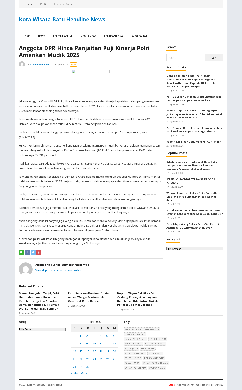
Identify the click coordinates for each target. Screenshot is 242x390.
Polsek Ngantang (154, 358)
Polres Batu (148, 348)
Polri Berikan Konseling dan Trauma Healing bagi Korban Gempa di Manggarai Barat (194, 129)
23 (87, 359)
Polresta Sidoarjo (135, 353)
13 (114, 343)
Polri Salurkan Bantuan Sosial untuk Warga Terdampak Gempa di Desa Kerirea (88, 297)
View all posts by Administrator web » (58, 270)
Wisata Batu (140, 36)
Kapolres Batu (157, 338)
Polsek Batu (155, 353)
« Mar (74, 373)
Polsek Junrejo (133, 358)
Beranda (28, 4)
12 (107, 343)
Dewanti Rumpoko (135, 334)
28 (74, 367)
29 (81, 367)
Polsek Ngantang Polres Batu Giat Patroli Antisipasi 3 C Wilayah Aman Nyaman (192, 225)
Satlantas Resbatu (135, 367)
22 (81, 359)
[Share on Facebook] (27, 252)
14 (74, 351)
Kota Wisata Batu (155, 343)
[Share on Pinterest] (38, 252)
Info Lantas (88, 36)
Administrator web (40, 64)
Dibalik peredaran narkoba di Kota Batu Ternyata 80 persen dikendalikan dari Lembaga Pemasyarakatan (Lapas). (191, 165)
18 (101, 351)
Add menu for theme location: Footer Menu (196, 384)
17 (94, 351)
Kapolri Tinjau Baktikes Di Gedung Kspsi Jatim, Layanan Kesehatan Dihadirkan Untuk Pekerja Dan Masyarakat (137, 299)
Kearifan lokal (114, 36)
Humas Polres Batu (135, 338)
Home (26, 36)
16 (87, 351)
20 (114, 351)
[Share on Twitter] (33, 252)
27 (114, 359)
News (41, 36)
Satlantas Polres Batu (155, 362)
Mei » (84, 373)
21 (74, 359)
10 (94, 343)
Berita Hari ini (62, 36)
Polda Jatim (131, 348)
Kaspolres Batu (133, 343)
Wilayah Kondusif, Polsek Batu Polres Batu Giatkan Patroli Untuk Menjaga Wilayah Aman (193, 196)
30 (87, 367)
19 (107, 351)
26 (107, 359)
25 (101, 359)
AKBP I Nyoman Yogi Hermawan (142, 329)
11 (101, 343)
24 (94, 359)
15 (81, 351)
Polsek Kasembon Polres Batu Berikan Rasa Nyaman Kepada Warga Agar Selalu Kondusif (194, 212)
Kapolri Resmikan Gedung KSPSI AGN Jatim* (193, 141)
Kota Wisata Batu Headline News (62, 19)
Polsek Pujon (132, 362)
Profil (43, 4)
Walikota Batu (157, 367)
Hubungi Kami (63, 4)
